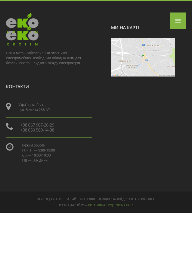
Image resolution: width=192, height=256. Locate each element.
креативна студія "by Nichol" (110, 205)
